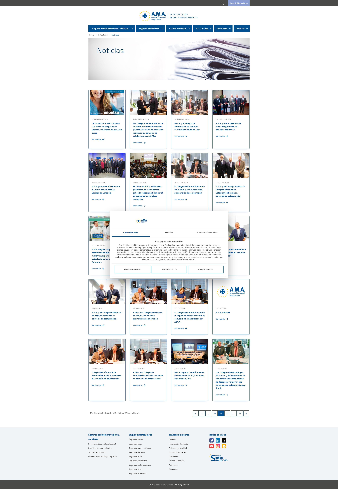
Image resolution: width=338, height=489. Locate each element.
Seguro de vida (135, 469)
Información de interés (178, 444)
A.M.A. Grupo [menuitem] (202, 28)
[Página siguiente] (246, 413)
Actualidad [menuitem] (222, 28)
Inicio (91, 35)
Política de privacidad (178, 448)
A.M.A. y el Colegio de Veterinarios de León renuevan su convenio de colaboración (148, 375)
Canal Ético (173, 456)
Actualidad (102, 35)
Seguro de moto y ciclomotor (141, 448)
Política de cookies (176, 460)
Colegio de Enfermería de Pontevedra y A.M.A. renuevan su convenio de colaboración (106, 375)
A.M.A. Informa (223, 312)
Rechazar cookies (132, 269)
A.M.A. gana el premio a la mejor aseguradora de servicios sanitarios (228, 126)
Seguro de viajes (136, 456)
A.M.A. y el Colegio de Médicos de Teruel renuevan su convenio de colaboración (147, 315)
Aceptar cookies (205, 269)
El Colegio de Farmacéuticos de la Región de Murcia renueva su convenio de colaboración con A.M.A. (189, 317)
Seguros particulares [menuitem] (149, 28)
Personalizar (167, 269)
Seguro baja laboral (96, 452)
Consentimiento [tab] (130, 233)
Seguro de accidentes (138, 460)
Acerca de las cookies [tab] (207, 233)
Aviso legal (173, 465)
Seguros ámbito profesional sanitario (103, 437)
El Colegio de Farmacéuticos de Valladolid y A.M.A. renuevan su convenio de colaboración (189, 189)
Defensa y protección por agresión (102, 456)
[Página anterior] (196, 413)
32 (228, 413)
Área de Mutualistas (239, 3)
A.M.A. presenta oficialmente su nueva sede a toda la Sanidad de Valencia (106, 189)
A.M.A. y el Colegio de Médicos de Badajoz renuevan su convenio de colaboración (106, 315)
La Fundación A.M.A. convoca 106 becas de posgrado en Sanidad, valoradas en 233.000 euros (107, 128)
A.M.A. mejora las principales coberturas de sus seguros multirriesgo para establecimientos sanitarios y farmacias (106, 256)
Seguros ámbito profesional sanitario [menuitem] (110, 28)
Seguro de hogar (136, 444)
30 (215, 413)
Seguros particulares (140, 434)
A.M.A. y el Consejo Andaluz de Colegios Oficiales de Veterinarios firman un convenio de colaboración (230, 191)
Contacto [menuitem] (240, 28)
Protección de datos (177, 452)
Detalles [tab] (169, 233)
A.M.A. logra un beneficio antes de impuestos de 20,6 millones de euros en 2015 (189, 375)
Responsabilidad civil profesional (102, 444)
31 (222, 413)
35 (241, 413)
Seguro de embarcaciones (140, 465)
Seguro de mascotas (137, 473)
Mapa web (173, 469)
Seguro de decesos (137, 452)
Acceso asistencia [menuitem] (177, 28)
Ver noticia (96, 139)
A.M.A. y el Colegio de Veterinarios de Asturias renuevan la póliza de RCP (187, 126)
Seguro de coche (136, 439)
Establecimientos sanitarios (99, 448)
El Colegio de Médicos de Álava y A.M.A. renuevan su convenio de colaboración (231, 252)
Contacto (173, 439)
